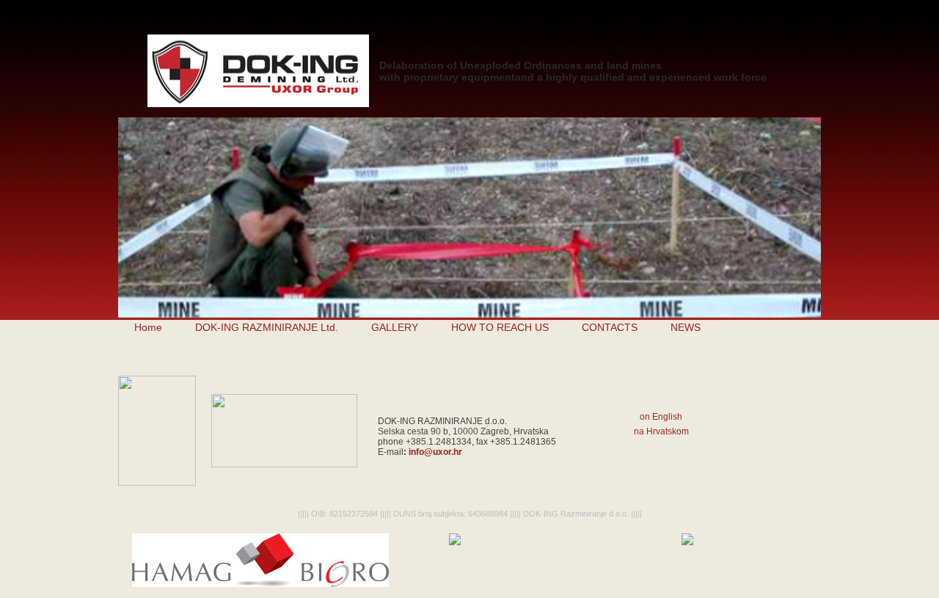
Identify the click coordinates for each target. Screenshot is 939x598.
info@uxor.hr (435, 452)
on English (661, 417)
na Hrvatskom (661, 431)
